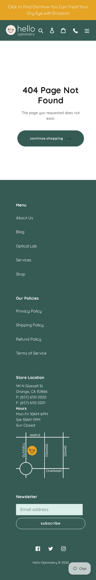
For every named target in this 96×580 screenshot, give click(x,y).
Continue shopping (46, 138)
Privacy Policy (29, 311)
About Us (24, 217)
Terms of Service (31, 353)
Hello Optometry (45, 562)
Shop (20, 274)
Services (23, 259)
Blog (20, 231)
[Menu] (87, 30)
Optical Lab (26, 245)
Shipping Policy (30, 324)
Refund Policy (28, 339)
